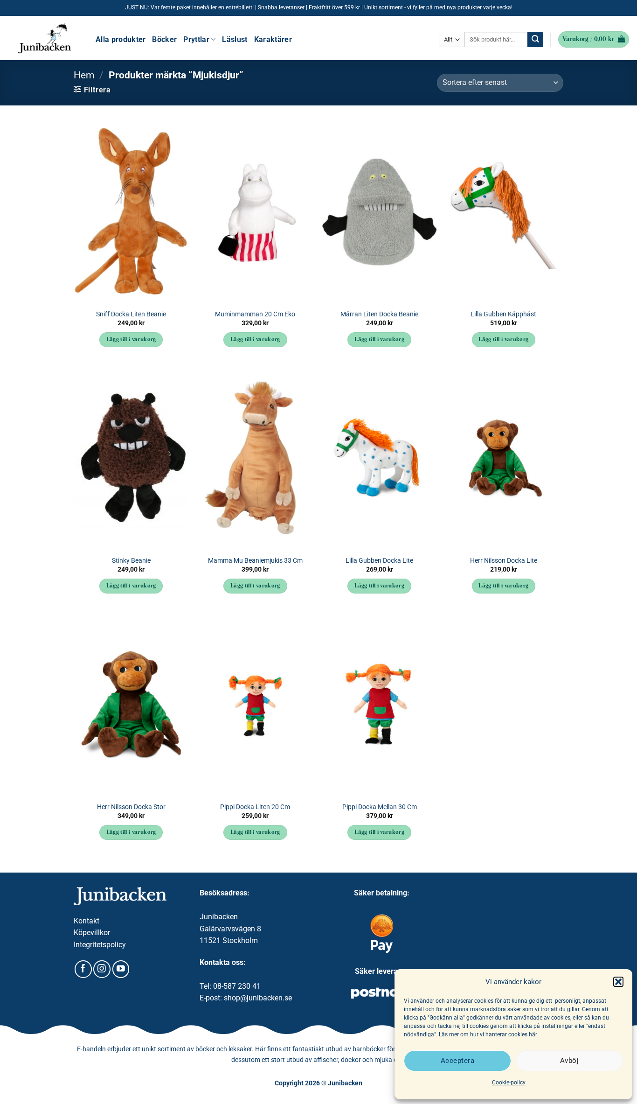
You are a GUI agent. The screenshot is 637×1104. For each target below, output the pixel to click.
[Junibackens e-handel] (44, 38)
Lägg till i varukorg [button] (131, 339)
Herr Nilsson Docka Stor (131, 807)
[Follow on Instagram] (102, 969)
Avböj (569, 1060)
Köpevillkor (92, 932)
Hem (84, 75)
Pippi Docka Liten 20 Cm (255, 807)
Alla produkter (120, 39)
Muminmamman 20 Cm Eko (255, 314)
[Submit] (535, 40)
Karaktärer (273, 39)
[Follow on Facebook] (83, 969)
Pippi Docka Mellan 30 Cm (379, 807)
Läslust (234, 39)
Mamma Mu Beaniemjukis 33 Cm (255, 561)
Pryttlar (196, 39)
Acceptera (457, 1060)
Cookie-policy (509, 1082)
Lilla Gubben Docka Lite (379, 561)
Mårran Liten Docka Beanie (379, 314)
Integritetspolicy (100, 944)
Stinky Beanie (131, 561)
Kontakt (86, 920)
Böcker (164, 39)
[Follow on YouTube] (121, 969)
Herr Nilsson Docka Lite (503, 561)
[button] (618, 981)
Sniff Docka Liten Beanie (131, 314)
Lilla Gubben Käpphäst (503, 314)
